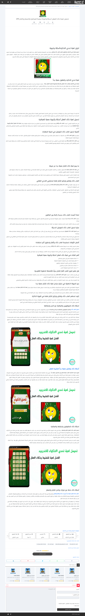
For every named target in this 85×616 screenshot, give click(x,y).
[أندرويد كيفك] (79, 2)
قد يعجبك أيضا (72, 565)
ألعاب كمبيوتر (56, 2)
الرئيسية (77, 6)
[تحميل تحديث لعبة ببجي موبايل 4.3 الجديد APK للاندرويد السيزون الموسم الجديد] (42, 574)
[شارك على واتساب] (57, 561)
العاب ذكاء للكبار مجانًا (74, 544)
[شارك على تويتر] (42, 561)
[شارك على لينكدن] (13, 561)
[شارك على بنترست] (28, 561)
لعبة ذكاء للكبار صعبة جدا (41, 544)
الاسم (77, 589)
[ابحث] (2, 2)
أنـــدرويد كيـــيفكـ (37, 2)
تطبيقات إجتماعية (69, 2)
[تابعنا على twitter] (8, 2)
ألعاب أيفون (44, 2)
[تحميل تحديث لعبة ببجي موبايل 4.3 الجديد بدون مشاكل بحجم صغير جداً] (57, 574)
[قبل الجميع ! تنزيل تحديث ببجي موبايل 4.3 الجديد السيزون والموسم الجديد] (27, 574)
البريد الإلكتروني (75, 594)
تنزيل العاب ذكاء (51, 544)
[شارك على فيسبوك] (72, 561)
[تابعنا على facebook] (10, 2)
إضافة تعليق (34, 23)
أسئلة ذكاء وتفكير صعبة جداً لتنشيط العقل (64, 368)
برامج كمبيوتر (62, 2)
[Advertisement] (42, 36)
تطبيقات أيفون (50, 2)
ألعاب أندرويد (71, 6)
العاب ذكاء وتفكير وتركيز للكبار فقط (62, 544)
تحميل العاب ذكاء (75, 309)
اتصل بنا (23, 2)
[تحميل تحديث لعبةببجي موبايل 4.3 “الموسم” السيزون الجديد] (13, 574)
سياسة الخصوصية (30, 2)
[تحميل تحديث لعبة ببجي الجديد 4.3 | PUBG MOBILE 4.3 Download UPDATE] (72, 574)
